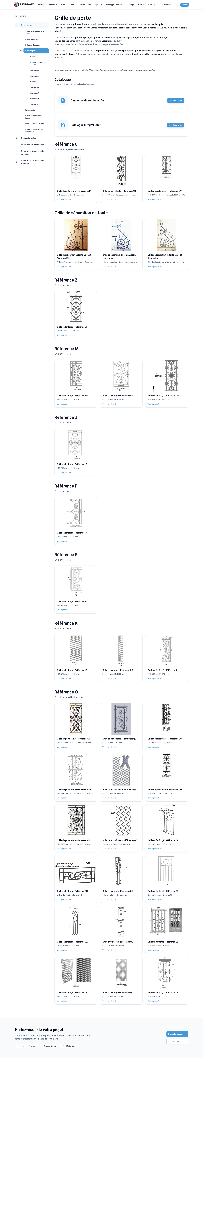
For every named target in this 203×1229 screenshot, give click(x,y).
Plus (140, 5)
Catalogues (152, 5)
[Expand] (21, 32)
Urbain (63, 5)
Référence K (34, 99)
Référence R (34, 93)
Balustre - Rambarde (33, 45)
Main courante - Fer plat (34, 124)
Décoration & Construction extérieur (33, 162)
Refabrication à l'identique (32, 144)
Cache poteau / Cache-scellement (34, 130)
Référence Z (34, 70)
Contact (184, 5)
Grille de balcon (31, 39)
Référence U (34, 57)
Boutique (167, 5)
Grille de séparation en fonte (37, 64)
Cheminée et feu (28, 138)
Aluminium (53, 5)
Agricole (98, 5)
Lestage (131, 5)
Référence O (34, 104)
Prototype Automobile (114, 5)
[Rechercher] (177, 5)
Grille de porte (30, 51)
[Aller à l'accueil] (24, 5)
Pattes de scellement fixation (33, 117)
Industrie (41, 5)
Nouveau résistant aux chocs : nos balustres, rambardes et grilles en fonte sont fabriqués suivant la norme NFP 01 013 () (117, 27)
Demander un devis (175, 1034)
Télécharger (177, 100)
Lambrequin (30, 110)
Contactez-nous (177, 1041)
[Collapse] (16, 25)
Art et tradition (85, 5)
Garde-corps (26, 25)
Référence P (34, 87)
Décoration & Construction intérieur (33, 152)
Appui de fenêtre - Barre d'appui (34, 32)
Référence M (34, 76)
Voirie (73, 5)
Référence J (34, 82)
